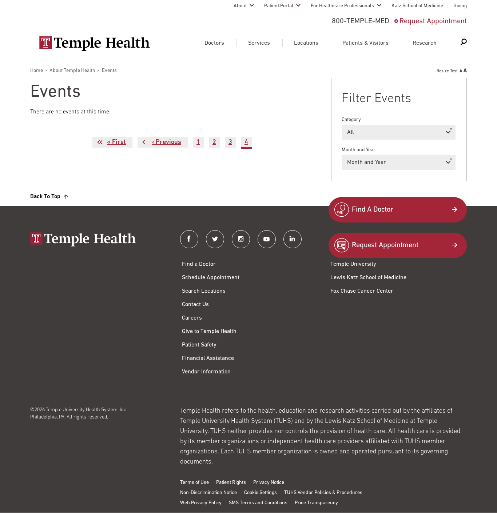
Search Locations (204, 291)
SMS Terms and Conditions (258, 503)
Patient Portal (278, 6)
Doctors (214, 43)
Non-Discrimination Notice (208, 493)
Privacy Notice (268, 482)
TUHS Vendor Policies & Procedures (323, 493)
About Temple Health (72, 70)
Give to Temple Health (209, 331)
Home (36, 70)
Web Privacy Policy (201, 503)
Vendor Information (206, 372)
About (240, 6)
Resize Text (447, 71)
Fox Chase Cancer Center (361, 291)
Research (425, 43)
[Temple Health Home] (94, 43)
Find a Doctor (199, 264)
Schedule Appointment (210, 278)
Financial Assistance (208, 358)
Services (259, 43)
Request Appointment (433, 21)
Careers (192, 318)
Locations (306, 43)
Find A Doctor (372, 209)
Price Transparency (316, 503)
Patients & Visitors (365, 43)
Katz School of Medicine (417, 6)
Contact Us (195, 305)
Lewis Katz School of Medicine (368, 278)
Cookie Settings (260, 493)
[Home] (98, 240)
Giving (460, 6)
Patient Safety (199, 345)
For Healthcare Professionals (342, 6)
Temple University (353, 264)
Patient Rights (231, 482)
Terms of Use (194, 482)
